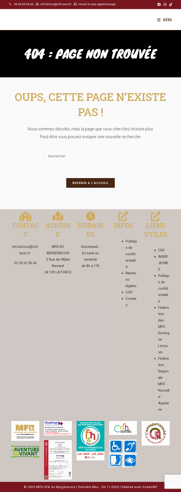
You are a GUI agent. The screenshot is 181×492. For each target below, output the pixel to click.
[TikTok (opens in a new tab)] (170, 4)
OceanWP (150, 487)
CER (161, 250)
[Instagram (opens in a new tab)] (165, 4)
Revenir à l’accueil (90, 183)
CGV (129, 292)
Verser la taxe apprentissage (97, 4)
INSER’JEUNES (163, 262)
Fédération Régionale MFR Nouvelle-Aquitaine (163, 384)
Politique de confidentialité (131, 254)
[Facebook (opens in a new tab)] (159, 4)
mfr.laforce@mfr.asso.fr (55, 4)
